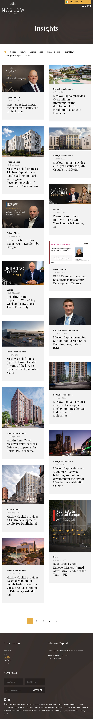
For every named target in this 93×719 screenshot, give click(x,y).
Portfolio (7, 660)
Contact (7, 663)
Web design (73, 711)
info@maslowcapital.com (58, 655)
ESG (5, 654)
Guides (13, 52)
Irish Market (75, 2)
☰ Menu (86, 5)
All (5, 52)
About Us (7, 651)
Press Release (53, 52)
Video (27, 56)
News (23, 52)
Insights (7, 657)
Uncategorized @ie (12, 56)
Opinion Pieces (36, 52)
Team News (69, 52)
